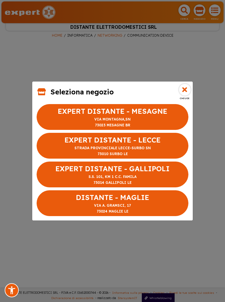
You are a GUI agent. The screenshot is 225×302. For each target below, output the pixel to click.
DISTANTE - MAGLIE (112, 203)
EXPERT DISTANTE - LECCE (112, 145)
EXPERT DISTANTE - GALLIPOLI (112, 174)
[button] (12, 290)
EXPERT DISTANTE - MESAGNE (112, 117)
